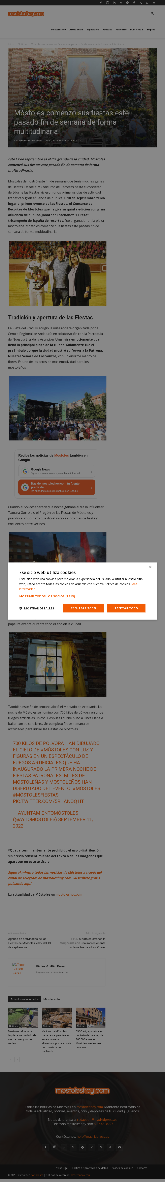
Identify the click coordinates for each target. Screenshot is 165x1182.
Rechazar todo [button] (83, 608)
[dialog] (82, 591)
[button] (82, 596)
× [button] (150, 567)
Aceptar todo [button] (126, 608)
